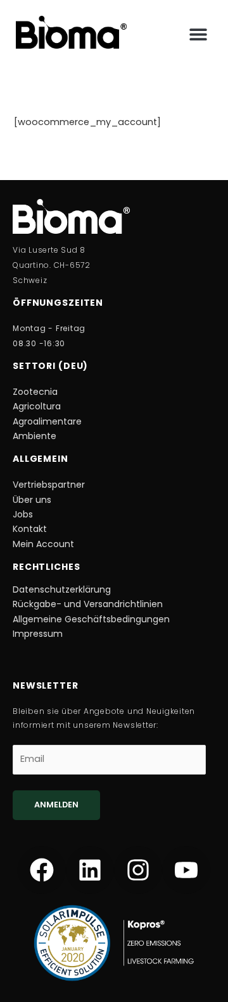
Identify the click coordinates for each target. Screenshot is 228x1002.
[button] (198, 34)
